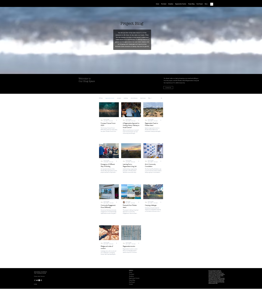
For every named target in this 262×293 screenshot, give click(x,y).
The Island (131, 274)
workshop (126, 98)
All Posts (101, 98)
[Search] (211, 4)
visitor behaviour (134, 98)
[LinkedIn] (39, 280)
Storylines (131, 276)
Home (130, 272)
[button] (161, 98)
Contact (131, 284)
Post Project (132, 282)
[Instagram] (41, 280)
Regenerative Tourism (134, 278)
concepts (119, 98)
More (149, 98)
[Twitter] (37, 280)
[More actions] (117, 120)
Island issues (143, 98)
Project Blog (132, 280)
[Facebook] (35, 280)
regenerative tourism (109, 98)
